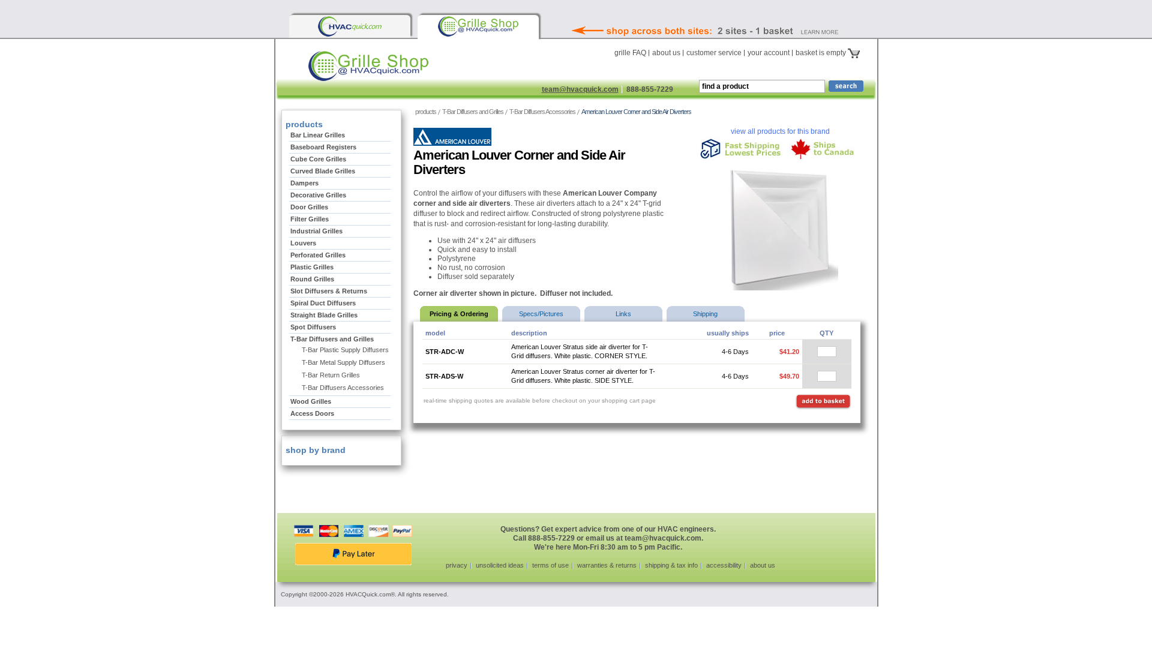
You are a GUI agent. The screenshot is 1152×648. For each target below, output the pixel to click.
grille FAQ (630, 53)
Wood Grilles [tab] (310, 401)
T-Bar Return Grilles (331, 375)
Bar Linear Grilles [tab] (317, 135)
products (425, 111)
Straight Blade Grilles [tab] (324, 315)
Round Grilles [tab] (312, 279)
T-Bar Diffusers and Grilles (472, 111)
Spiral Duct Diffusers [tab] (323, 303)
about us (666, 53)
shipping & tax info (671, 565)
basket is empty (822, 53)
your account (769, 53)
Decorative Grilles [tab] (318, 195)
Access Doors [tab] (312, 413)
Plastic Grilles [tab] (312, 267)
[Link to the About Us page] (731, 14)
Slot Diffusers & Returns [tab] (328, 291)
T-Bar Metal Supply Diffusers (343, 362)
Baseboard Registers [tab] (323, 147)
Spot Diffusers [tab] (313, 327)
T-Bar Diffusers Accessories (542, 111)
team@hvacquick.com (580, 89)
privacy (456, 565)
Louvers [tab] (303, 243)
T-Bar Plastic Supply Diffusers (345, 349)
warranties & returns (607, 565)
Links (623, 313)
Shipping (705, 313)
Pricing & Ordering (459, 313)
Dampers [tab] (304, 183)
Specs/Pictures (541, 313)
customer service (714, 53)
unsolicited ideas (500, 565)
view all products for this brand (780, 131)
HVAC (404, 70)
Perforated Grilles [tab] (318, 255)
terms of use (550, 565)
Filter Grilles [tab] (309, 219)
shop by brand (314, 450)
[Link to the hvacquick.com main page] (350, 26)
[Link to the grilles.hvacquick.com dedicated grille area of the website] (478, 26)
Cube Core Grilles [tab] (318, 159)
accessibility (724, 565)
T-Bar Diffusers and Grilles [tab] (332, 339)
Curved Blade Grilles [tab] (322, 171)
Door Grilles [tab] (309, 207)
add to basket (822, 402)
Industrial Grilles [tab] (316, 231)
